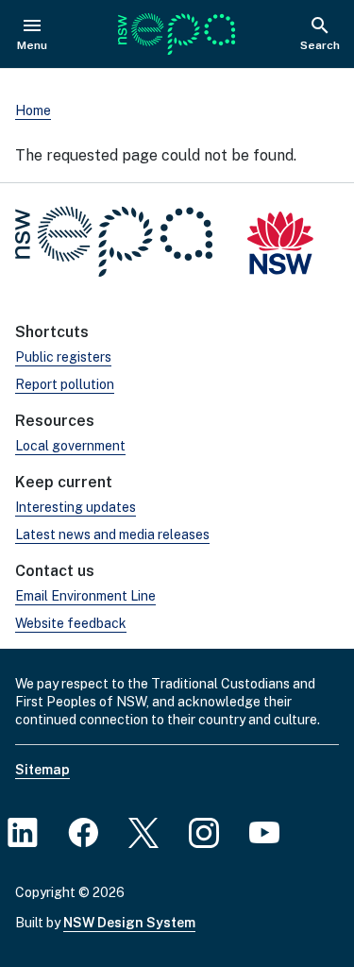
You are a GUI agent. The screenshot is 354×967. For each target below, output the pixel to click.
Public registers (63, 357)
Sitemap (42, 769)
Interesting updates (75, 507)
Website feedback (70, 623)
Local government (70, 445)
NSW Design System (129, 922)
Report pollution (64, 384)
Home (33, 110)
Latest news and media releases (112, 534)
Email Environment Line (85, 595)
